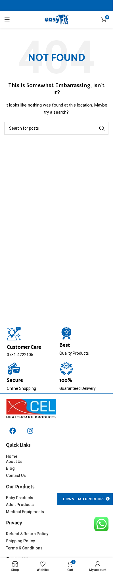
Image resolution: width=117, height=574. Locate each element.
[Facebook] (12, 430)
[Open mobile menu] (7, 19)
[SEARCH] (101, 128)
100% (65, 380)
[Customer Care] (14, 333)
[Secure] (14, 369)
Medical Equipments (25, 511)
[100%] (66, 369)
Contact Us (16, 475)
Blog (10, 468)
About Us (14, 461)
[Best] (66, 333)
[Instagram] (30, 430)
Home (11, 456)
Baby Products (19, 497)
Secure (15, 380)
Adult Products (20, 504)
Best (64, 345)
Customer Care (24, 347)
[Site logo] (56, 19)
